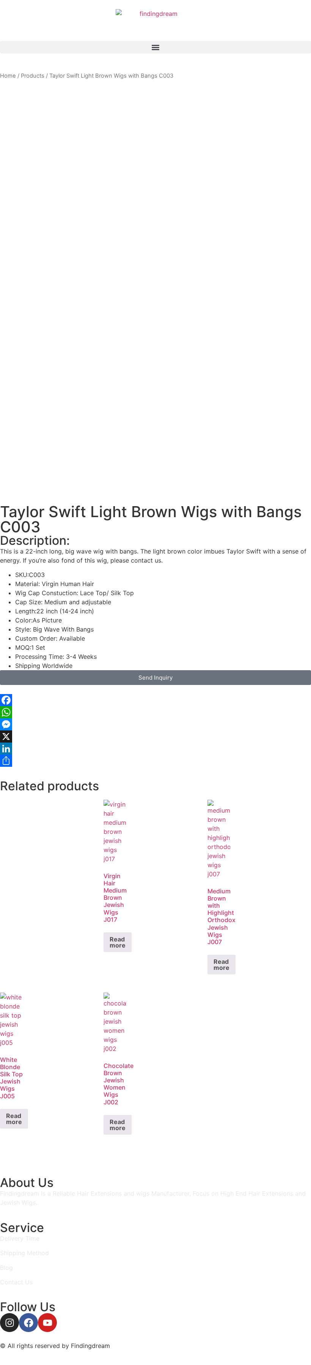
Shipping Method (24, 1253)
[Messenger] (155, 724)
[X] (155, 736)
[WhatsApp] (155, 712)
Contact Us (16, 1282)
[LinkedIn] (155, 749)
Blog (6, 1267)
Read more (118, 942)
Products (32, 75)
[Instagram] (9, 1322)
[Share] (155, 761)
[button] (155, 47)
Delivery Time (19, 1238)
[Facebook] (155, 700)
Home (8, 75)
